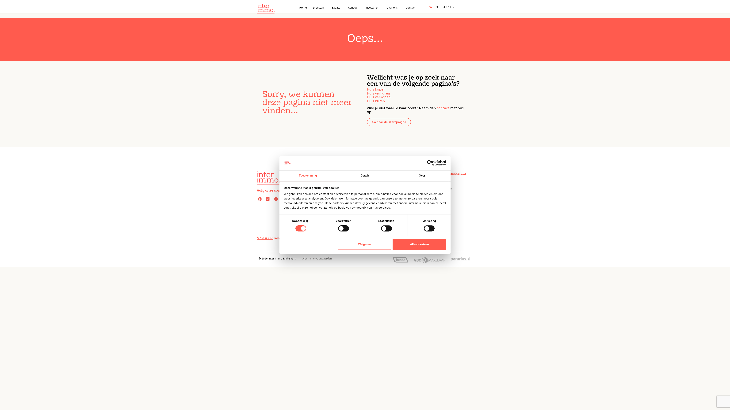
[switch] (343, 230)
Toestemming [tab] (308, 175)
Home (303, 7)
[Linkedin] (268, 199)
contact (443, 108)
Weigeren (364, 244)
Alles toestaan (419, 244)
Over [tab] (422, 175)
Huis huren (376, 101)
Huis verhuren (378, 93)
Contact (410, 7)
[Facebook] (260, 199)
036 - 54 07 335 (444, 7)
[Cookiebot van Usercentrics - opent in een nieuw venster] (429, 163)
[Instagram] (276, 199)
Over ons (392, 7)
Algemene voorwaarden (317, 258)
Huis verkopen (378, 97)
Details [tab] (365, 175)
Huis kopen (376, 89)
